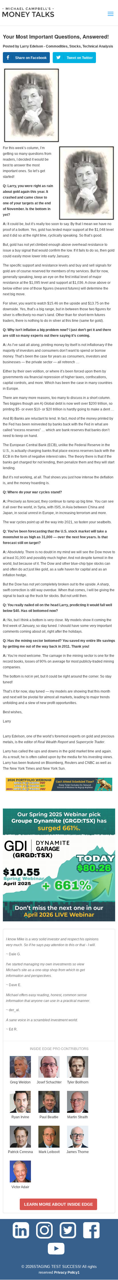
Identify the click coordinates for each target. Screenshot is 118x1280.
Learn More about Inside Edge (58, 1204)
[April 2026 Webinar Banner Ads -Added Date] (59, 790)
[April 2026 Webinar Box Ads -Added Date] (59, 920)
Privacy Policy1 (67, 1273)
